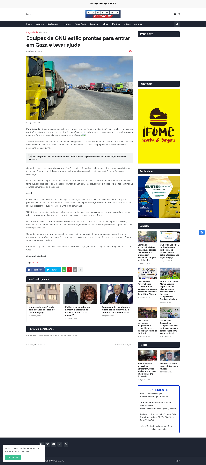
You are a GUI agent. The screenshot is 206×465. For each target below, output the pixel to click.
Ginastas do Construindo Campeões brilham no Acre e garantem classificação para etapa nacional (169, 326)
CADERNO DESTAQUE (53, 461)
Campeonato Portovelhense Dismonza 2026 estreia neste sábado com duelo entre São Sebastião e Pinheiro (147, 287)
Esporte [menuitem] (94, 24)
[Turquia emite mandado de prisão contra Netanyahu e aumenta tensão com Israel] (116, 294)
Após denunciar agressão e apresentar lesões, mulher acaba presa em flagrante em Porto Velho (147, 369)
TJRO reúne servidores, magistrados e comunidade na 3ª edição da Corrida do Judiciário (147, 326)
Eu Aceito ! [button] (13, 457)
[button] (177, 24)
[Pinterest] (69, 269)
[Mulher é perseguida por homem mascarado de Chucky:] (80, 294)
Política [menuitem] (116, 24)
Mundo (43, 32)
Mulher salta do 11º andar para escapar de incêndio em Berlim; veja (42, 310)
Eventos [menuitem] (40, 24)
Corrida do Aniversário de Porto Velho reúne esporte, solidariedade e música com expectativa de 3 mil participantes (147, 252)
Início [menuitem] (29, 24)
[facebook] (175, 14)
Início (28, 14)
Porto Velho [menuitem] (80, 24)
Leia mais (24, 451)
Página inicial (32, 32)
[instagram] (179, 14)
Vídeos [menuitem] (127, 24)
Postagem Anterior (36, 344)
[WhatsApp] (64, 269)
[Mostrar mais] (80, 269)
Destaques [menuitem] (53, 24)
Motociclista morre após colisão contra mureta (169, 366)
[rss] (66, 444)
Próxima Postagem (123, 344)
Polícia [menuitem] (105, 24)
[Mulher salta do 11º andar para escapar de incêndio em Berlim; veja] (43, 294)
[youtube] (53, 444)
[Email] (75, 269)
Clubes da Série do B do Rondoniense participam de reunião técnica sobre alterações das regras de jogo (169, 251)
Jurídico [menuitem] (138, 24)
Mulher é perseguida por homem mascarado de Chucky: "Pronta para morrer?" (78, 311)
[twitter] (47, 444)
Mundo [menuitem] (67, 24)
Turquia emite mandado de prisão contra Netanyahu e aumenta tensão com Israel (116, 310)
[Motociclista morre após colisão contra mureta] (170, 355)
